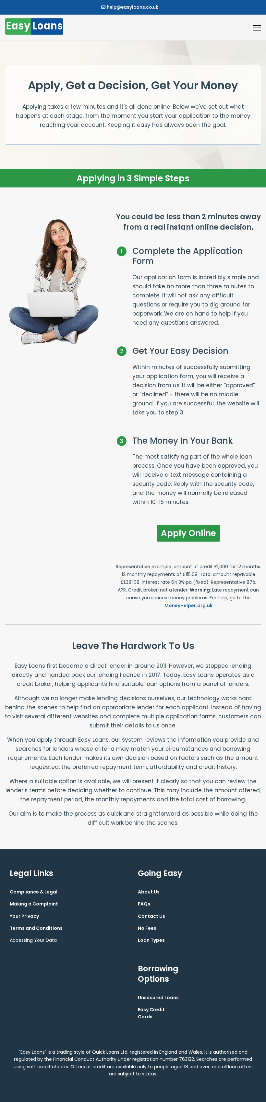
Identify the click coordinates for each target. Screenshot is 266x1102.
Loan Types (151, 940)
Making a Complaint (34, 904)
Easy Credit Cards (151, 1013)
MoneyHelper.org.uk (188, 605)
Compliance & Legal (33, 892)
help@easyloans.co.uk (132, 7)
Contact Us (151, 916)
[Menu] (257, 28)
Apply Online (188, 533)
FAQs (144, 904)
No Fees (147, 928)
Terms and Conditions (36, 928)
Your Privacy (24, 916)
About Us (149, 892)
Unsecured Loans (158, 997)
